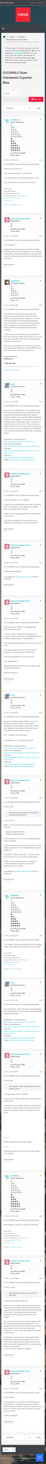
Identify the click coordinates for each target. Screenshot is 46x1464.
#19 (40, 401)
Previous (9, 108)
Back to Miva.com (6, 3)
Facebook (13, 204)
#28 (40, 1216)
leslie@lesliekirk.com (15, 198)
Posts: (13, 155)
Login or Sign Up (36, 3)
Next (39, 108)
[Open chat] (39, 1457)
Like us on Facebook (11, 370)
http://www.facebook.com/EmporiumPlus (19, 457)
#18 (40, 305)
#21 (40, 562)
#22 (40, 618)
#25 (40, 935)
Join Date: (14, 153)
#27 (40, 1072)
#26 (40, 1000)
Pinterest (19, 204)
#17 (40, 236)
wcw (16, 740)
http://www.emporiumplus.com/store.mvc (20, 441)
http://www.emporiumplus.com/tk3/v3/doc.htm (22, 446)
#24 (40, 798)
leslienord (26, 195)
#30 (40, 1388)
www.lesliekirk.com (9, 200)
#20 (40, 491)
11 (29, 108)
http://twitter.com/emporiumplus (22, 460)
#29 (40, 1278)
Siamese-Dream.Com (23, 577)
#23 (40, 712)
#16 (40, 160)
